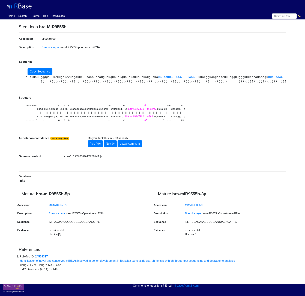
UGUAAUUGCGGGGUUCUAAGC (177, 77)
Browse (35, 15)
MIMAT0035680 (194, 205)
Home (12, 15)
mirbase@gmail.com (186, 285)
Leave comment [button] (130, 143)
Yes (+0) (95, 143)
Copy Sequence (40, 71)
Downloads (58, 15)
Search (22, 15)
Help (45, 15)
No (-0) (110, 143)
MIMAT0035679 (58, 205)
